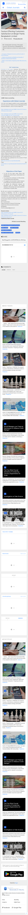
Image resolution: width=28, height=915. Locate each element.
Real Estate (6, 553)
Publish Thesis (17, 902)
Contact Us (4, 902)
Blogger (16, 882)
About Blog (16, 899)
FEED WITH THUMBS (8, 531)
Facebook (6, 907)
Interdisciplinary (7, 596)
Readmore (20, 326)
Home (3, 899)
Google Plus (17, 907)
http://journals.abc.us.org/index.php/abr (11, 160)
